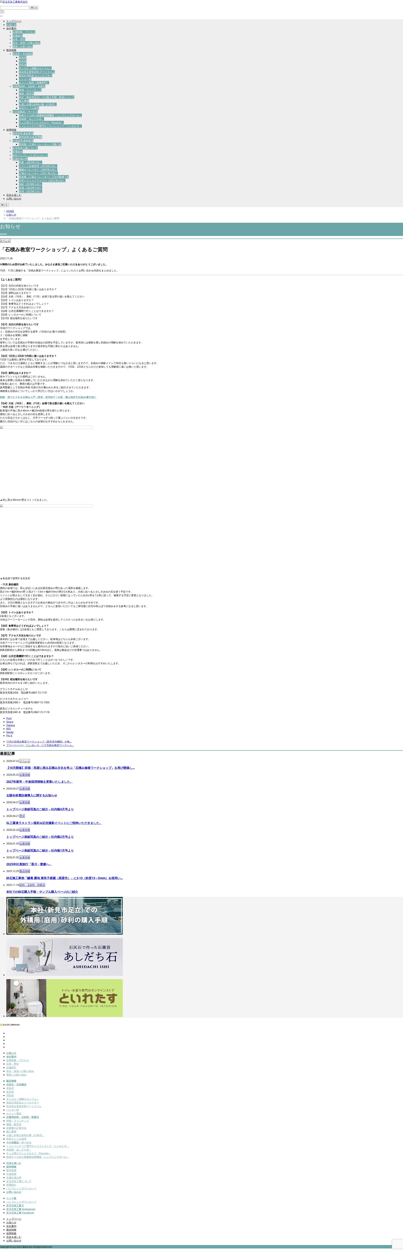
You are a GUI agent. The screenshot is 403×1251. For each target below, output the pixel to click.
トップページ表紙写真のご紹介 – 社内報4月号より (40, 809)
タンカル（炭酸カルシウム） (35, 68)
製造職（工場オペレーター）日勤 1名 (40, 144)
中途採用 (11, 1174)
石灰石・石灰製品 (23, 53)
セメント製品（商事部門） (34, 82)
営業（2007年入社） (30, 162)
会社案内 (11, 28)
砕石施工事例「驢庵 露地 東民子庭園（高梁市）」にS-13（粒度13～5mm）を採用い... (64, 878)
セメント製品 (13, 1113)
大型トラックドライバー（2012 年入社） (42, 180)
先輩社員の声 (20, 159)
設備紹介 (18, 35)
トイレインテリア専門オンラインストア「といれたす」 (50, 126)
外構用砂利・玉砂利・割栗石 (29, 86)
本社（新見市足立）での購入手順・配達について (46, 97)
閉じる (34, 8)
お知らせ (11, 24)
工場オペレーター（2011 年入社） (38, 173)
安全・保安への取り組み (26, 43)
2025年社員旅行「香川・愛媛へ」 (29, 864)
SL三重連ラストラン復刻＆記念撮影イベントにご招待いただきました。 (54, 823)
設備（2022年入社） (30, 187)
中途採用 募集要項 (23, 140)
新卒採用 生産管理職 (30, 137)
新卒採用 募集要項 (23, 133)
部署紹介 (18, 151)
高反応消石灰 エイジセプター (35, 75)
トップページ (13, 21)
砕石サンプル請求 (29, 108)
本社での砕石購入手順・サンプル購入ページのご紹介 (42, 892)
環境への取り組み (23, 46)
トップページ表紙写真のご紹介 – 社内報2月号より (40, 837)
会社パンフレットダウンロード (30, 155)
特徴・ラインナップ (30, 90)
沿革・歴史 (19, 39)
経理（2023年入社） (30, 191)
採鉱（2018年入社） (30, 184)
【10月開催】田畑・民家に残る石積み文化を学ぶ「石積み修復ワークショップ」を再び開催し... (70, 768)
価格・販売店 (26, 93)
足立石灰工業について (25, 148)
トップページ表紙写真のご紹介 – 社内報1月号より (40, 850)
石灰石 (22, 57)
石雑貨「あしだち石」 (31, 119)
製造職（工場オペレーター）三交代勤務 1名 (44, 177)
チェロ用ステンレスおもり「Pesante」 (41, 122)
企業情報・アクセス (24, 32)
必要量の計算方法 (16, 1128)
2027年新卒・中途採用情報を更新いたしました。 (39, 781)
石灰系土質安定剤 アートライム (37, 72)
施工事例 (24, 101)
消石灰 (22, 64)
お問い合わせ (13, 198)
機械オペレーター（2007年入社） (38, 169)
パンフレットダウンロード (21, 1188)
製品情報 (11, 50)
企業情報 (25, 774)
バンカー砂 (25, 79)
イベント (5, 240)
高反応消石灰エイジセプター (22, 1102)
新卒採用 (11, 1170)
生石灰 (22, 61)
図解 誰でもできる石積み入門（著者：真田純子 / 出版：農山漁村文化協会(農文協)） (48, 397)
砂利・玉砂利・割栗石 (32, 885)
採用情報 (11, 130)
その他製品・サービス (25, 111)
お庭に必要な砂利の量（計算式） (38, 104)
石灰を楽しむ (13, 195)
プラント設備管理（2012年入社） (38, 166)
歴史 (22, 816)
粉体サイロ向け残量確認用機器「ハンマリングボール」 (50, 115)
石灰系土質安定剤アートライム (24, 1106)
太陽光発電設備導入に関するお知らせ (31, 795)
